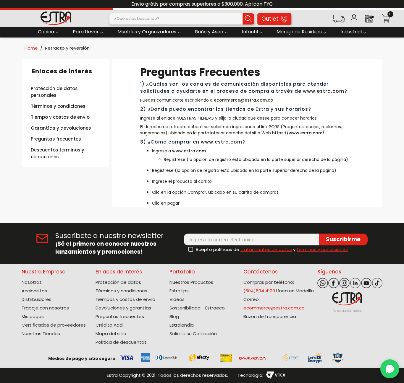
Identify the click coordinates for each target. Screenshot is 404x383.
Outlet (270, 19)
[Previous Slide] (6, 4)
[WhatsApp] (389, 368)
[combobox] (181, 19)
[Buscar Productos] (248, 19)
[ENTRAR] (354, 18)
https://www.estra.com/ (298, 133)
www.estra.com (323, 91)
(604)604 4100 (259, 291)
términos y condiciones (322, 249)
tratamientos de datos (266, 249)
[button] (338, 20)
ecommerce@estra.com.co (243, 100)
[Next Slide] (397, 4)
